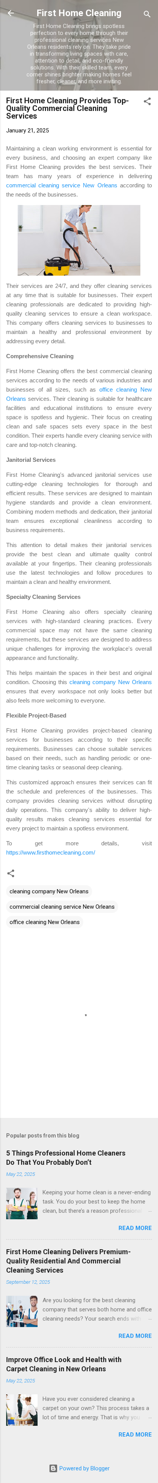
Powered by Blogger (84, 1468)
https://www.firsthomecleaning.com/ (50, 852)
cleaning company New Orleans (110, 682)
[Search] (147, 15)
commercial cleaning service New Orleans (61, 185)
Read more (135, 1228)
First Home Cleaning (79, 13)
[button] (147, 103)
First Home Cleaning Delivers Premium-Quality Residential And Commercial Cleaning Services (68, 1261)
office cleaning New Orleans (45, 922)
